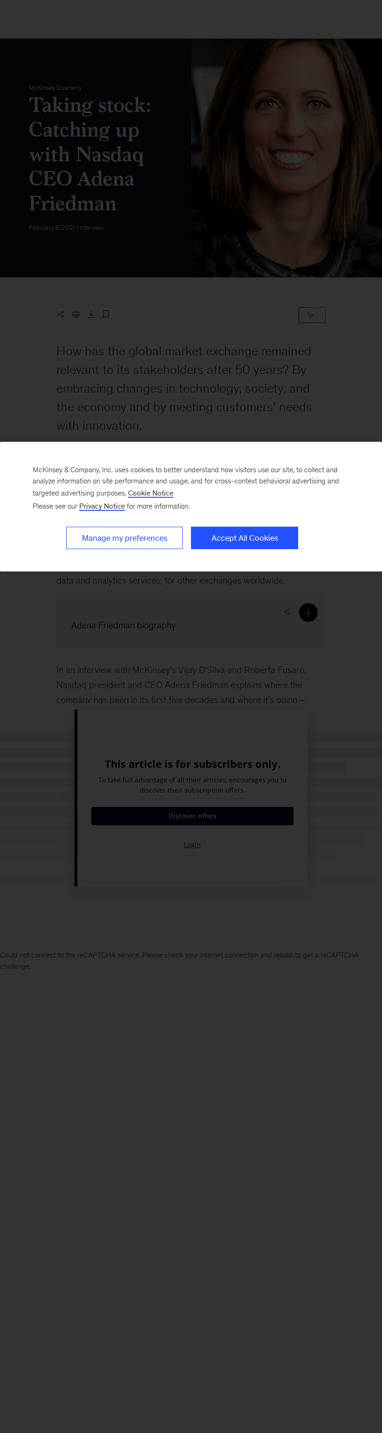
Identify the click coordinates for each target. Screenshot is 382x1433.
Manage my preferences (124, 538)
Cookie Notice (150, 493)
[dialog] (191, 507)
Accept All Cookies (244, 538)
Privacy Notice (102, 506)
